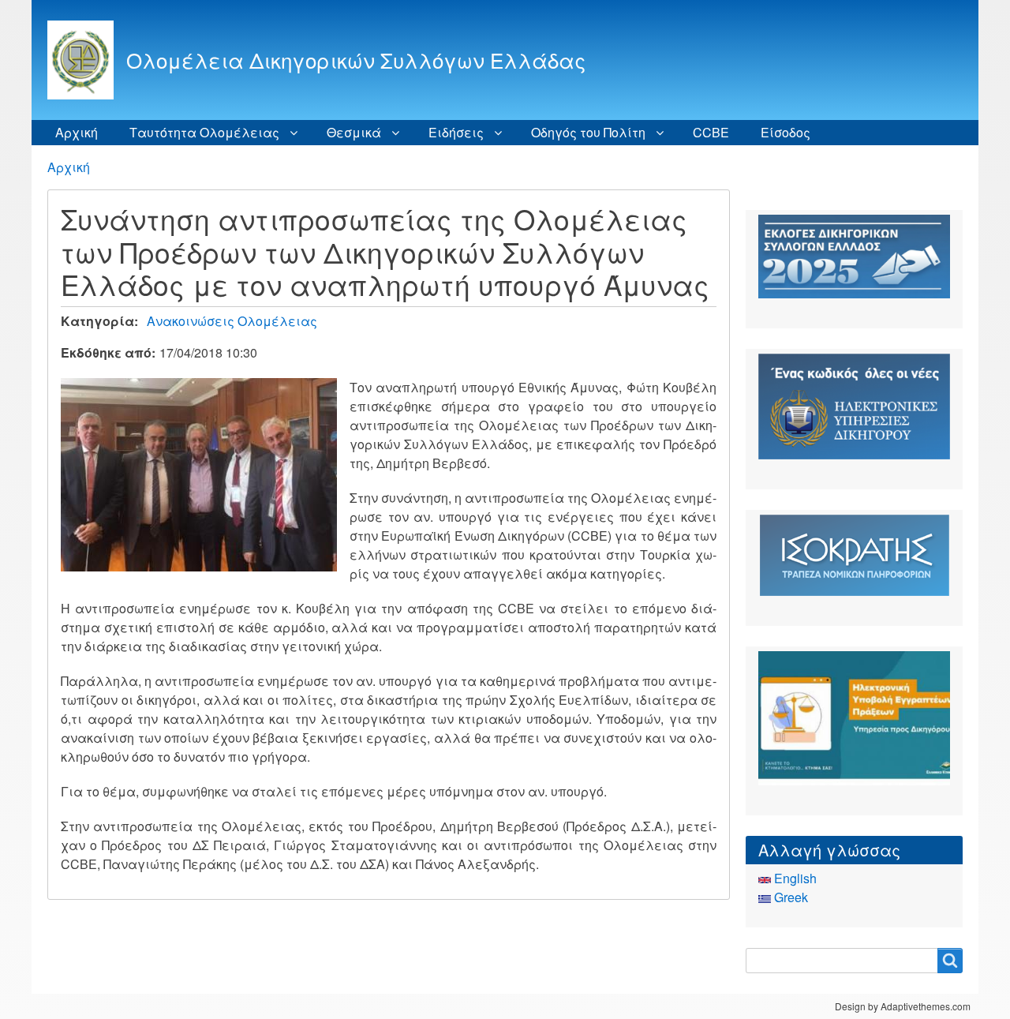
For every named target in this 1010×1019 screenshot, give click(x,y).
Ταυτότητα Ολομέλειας (204, 132)
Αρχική (76, 132)
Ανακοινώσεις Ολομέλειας (232, 321)
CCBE (711, 132)
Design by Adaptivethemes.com (903, 1006)
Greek (789, 897)
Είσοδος (785, 132)
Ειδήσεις (456, 132)
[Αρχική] (86, 60)
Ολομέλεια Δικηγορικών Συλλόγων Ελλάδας (355, 59)
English (794, 878)
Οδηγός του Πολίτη (588, 132)
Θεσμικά (354, 132)
